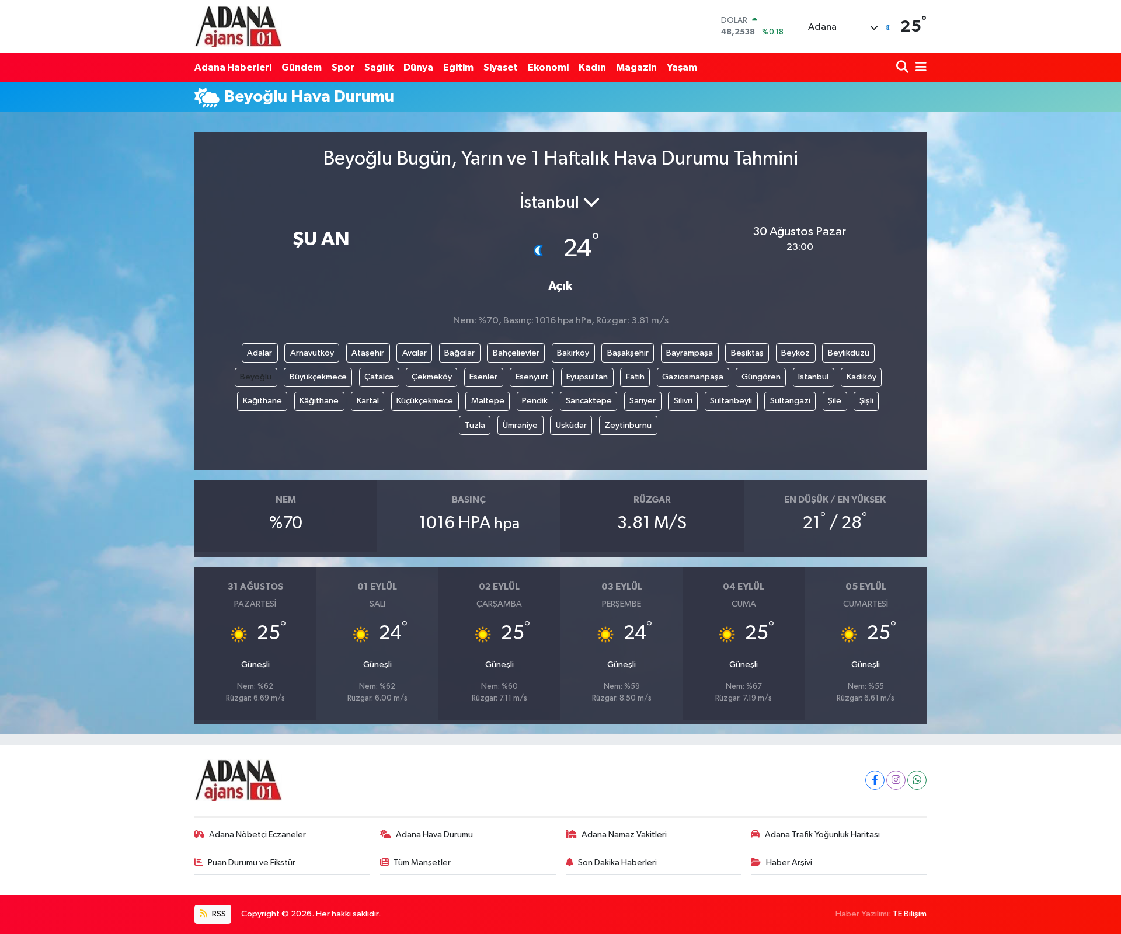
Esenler (483, 376)
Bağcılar (459, 352)
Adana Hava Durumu (434, 834)
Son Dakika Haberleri (617, 862)
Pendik (535, 400)
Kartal (368, 400)
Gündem (301, 67)
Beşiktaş (747, 352)
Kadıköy (861, 376)
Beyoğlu (255, 376)
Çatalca (379, 376)
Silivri (683, 400)
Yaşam (682, 67)
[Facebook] (875, 780)
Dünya (418, 67)
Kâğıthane (319, 400)
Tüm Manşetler (422, 862)
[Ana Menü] (919, 67)
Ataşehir (367, 352)
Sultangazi (790, 400)
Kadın (592, 67)
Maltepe (487, 400)
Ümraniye (520, 425)
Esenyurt (532, 376)
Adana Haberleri (232, 67)
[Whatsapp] (917, 780)
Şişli (866, 400)
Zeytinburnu (628, 425)
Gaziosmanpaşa (692, 376)
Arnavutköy (312, 352)
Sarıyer (642, 400)
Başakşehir (628, 352)
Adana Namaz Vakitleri (624, 834)
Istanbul (813, 376)
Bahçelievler (516, 352)
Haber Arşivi (789, 862)
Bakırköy (573, 352)
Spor (343, 67)
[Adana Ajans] (238, 26)
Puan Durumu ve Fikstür (251, 862)
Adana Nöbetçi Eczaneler (257, 834)
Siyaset (500, 67)
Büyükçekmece (318, 376)
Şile (834, 400)
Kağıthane (262, 400)
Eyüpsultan (587, 376)
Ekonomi (548, 67)
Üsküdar (571, 425)
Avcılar (414, 352)
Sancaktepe (589, 400)
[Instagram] (896, 780)
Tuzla (475, 425)
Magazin (636, 67)
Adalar (259, 352)
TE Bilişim (910, 913)
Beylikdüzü (848, 352)
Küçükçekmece (424, 400)
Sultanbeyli (731, 400)
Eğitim (458, 67)
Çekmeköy (432, 376)
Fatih (635, 376)
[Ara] (903, 67)
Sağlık (379, 67)
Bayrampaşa (689, 352)
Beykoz (795, 352)
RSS (218, 913)
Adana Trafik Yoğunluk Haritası (822, 834)
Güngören (761, 376)
